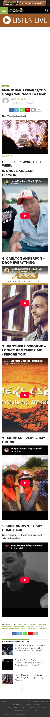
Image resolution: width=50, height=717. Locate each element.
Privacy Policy (24, 702)
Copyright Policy (40, 702)
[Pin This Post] (27, 109)
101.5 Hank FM (20, 99)
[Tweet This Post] (16, 109)
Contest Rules (8, 702)
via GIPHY (7, 156)
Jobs (37, 710)
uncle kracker (40, 628)
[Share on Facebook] (11, 109)
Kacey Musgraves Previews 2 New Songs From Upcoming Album (29, 677)
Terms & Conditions (37, 707)
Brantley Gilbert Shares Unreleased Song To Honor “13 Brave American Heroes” (30, 662)
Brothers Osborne (27, 624)
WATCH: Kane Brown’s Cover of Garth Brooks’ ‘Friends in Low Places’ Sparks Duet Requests (30, 648)
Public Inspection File (16, 707)
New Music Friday (17, 628)
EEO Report (18, 704)
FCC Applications (33, 704)
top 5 (29, 628)
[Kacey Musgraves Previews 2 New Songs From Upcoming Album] (7, 679)
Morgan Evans (33, 626)
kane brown (19, 626)
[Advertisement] (25, 54)
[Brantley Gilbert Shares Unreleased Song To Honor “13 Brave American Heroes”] (7, 664)
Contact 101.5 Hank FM (23, 710)
